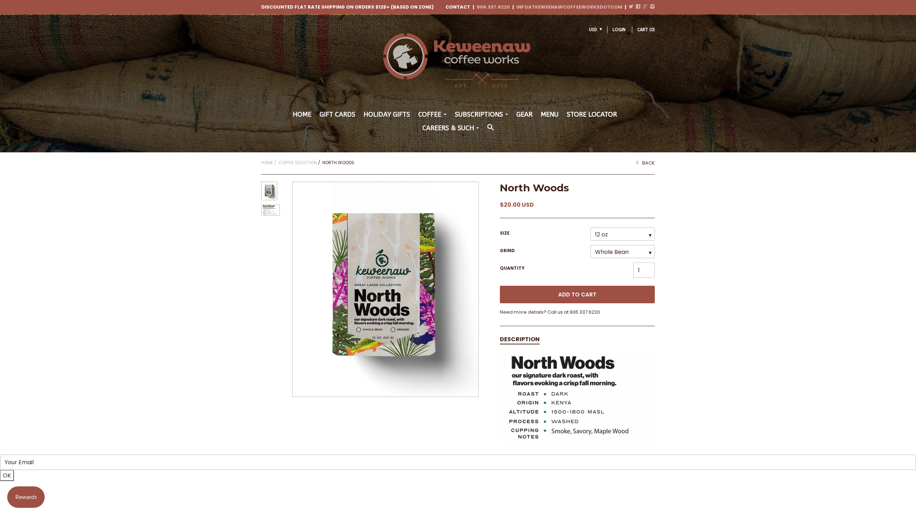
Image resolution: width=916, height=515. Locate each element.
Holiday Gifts (387, 114)
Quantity (512, 268)
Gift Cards (337, 114)
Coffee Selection (297, 163)
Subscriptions (479, 114)
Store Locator (592, 114)
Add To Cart (577, 294)
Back (648, 163)
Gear (524, 114)
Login (619, 29)
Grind (507, 250)
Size (505, 233)
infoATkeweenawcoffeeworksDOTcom (569, 7)
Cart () (646, 29)
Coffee (429, 114)
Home (302, 114)
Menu (550, 114)
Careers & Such (448, 128)
